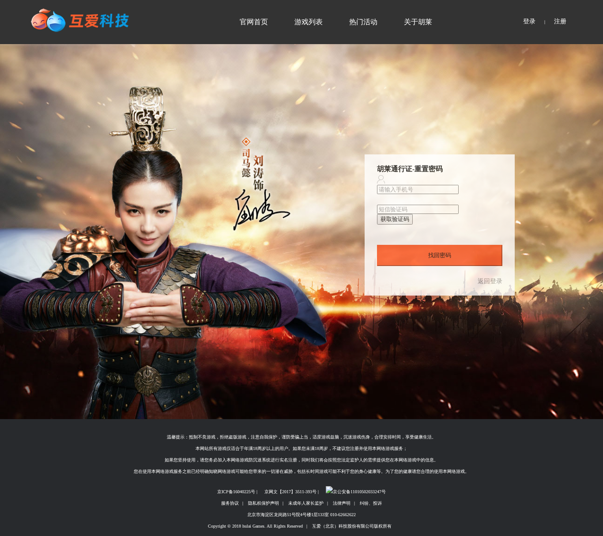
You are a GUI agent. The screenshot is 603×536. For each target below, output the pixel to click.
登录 (529, 21)
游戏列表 (308, 22)
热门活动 (363, 22)
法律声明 (341, 503)
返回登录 (490, 281)
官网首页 (254, 22)
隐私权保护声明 (263, 503)
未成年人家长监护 (306, 503)
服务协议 (230, 503)
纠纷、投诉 (371, 503)
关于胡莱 (418, 22)
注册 (560, 21)
